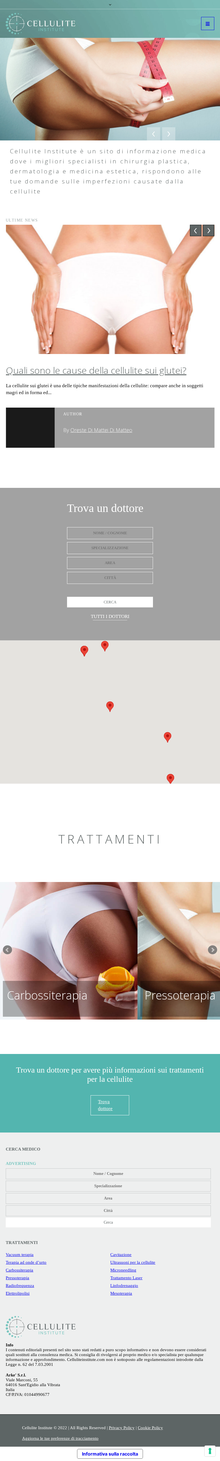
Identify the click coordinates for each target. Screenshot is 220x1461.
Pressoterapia (17, 1278)
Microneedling (123, 1270)
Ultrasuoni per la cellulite (132, 1262)
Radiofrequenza (20, 1285)
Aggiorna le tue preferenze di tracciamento (60, 1438)
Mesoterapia (121, 1293)
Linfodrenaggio (124, 1285)
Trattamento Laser (126, 1278)
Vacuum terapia (20, 1254)
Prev (7, 950)
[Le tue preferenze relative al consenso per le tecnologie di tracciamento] (210, 1451)
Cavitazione (120, 1254)
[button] (110, 706)
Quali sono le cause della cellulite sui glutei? (96, 370)
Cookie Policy (150, 1427)
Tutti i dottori (110, 616)
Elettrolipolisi (18, 1293)
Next (212, 950)
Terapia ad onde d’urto (26, 1262)
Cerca (110, 602)
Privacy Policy (122, 1427)
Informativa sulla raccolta (110, 1454)
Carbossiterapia (19, 1270)
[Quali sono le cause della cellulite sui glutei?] (110, 289)
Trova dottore (105, 1105)
